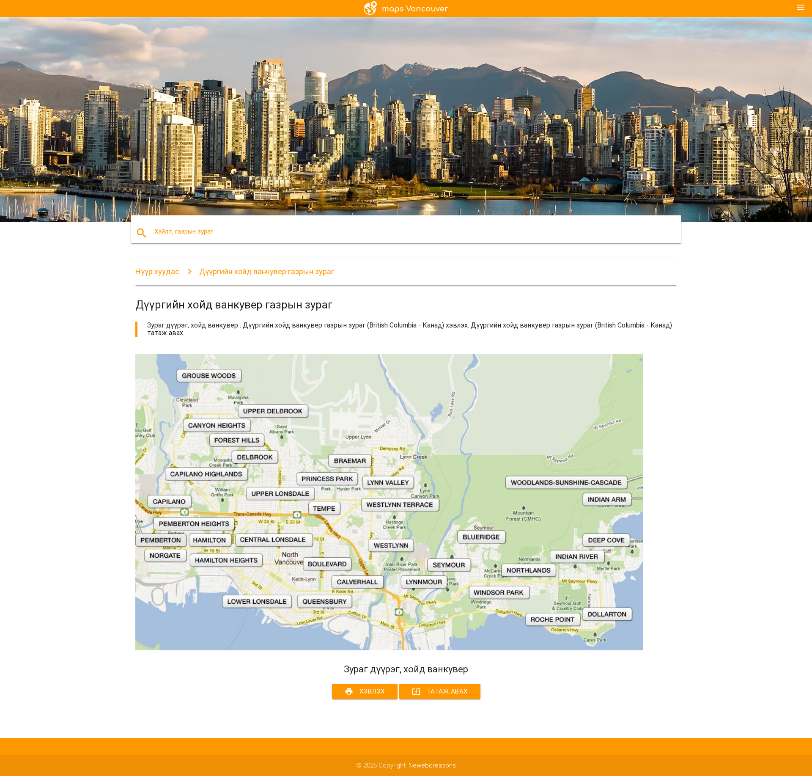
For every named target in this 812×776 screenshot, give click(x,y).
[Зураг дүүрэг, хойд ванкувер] (389, 648)
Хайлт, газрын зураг (183, 231)
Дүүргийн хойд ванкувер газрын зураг (266, 271)
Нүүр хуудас (157, 271)
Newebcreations (432, 765)
